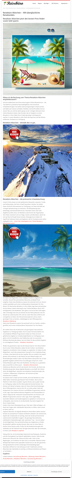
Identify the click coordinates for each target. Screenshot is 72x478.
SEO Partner (55, 3)
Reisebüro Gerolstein (26, 342)
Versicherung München (20, 456)
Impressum (35, 475)
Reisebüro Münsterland (31, 365)
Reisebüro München (20, 458)
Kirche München (8, 458)
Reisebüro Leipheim (18, 430)
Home (34, 3)
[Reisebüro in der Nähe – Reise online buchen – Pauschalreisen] (13, 3)
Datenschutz (30, 475)
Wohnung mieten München (37, 456)
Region (40, 3)
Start (4, 8)
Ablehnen (29, 471)
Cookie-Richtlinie (23, 475)
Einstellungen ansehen (56, 471)
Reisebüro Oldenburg (9, 321)
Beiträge (46, 3)
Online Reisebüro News (11, 8)
